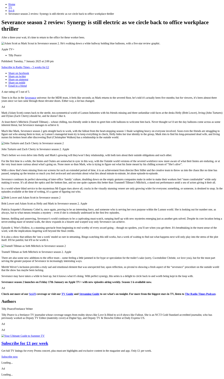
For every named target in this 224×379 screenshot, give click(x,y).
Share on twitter (17, 76)
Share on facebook (18, 73)
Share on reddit (16, 82)
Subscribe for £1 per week (24, 343)
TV (10, 7)
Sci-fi (11, 10)
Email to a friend (17, 85)
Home (11, 4)
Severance (30, 97)
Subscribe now (9, 356)
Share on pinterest (18, 79)
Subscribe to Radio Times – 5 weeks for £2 (25, 67)
